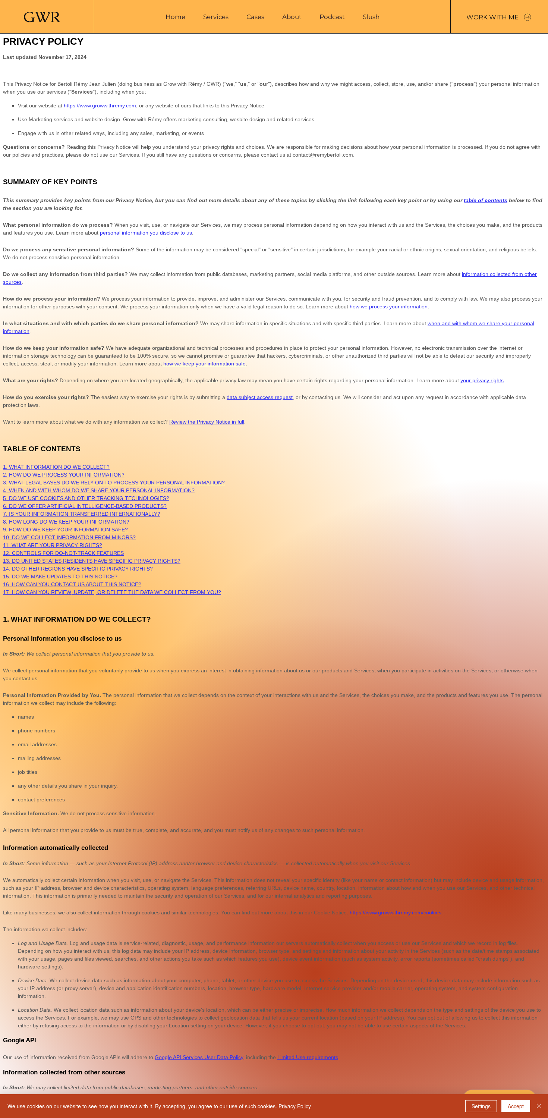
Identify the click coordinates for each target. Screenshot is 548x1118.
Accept (516, 1106)
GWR (41, 16)
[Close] (539, 1106)
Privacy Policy (294, 1106)
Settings (481, 1106)
